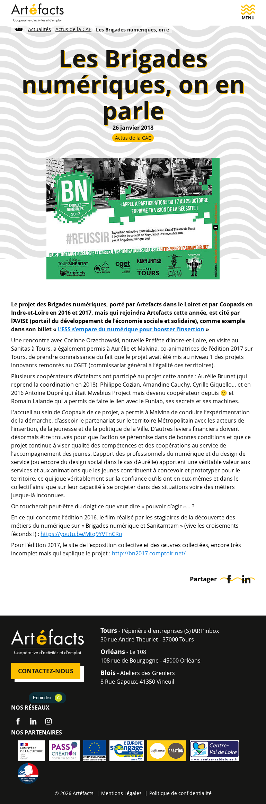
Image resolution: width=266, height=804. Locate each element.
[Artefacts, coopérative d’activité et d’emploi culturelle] (37, 12)
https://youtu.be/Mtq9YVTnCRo (81, 534)
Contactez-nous (45, 671)
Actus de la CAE (73, 29)
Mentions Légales (121, 793)
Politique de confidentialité (180, 793)
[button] (248, 12)
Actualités (39, 29)
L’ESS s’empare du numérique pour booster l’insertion (131, 329)
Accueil (19, 29)
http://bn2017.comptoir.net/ (149, 553)
